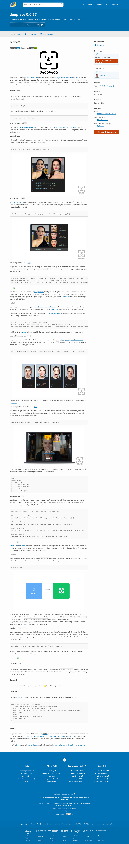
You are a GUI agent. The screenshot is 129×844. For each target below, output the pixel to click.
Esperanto (105, 824)
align (60, 127)
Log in (107, 4)
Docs (90, 4)
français (33, 824)
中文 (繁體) (86, 824)
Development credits (76, 781)
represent (66, 127)
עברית (99, 824)
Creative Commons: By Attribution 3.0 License (69, 745)
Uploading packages (26, 773)
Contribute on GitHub (76, 773)
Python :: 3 (100, 126)
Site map (64, 811)
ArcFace (62, 736)
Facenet (36, 736)
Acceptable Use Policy (101, 781)
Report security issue (102, 773)
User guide (26, 776)
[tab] (16, 34)
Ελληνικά (64, 824)
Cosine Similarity (54, 313)
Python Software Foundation (63, 805)
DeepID (56, 736)
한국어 (112, 824)
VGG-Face (30, 736)
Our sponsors (52, 781)
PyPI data (98, 54)
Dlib (69, 736)
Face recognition (15, 202)
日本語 (39, 824)
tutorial (14, 403)
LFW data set (65, 297)
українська (57, 824)
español (27, 824)
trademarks (83, 803)
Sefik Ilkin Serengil (106, 86)
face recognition (32, 78)
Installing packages (25, 771)
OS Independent (102, 120)
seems (24, 332)
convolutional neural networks (44, 307)
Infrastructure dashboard (51, 773)
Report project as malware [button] (107, 132)
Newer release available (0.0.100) (104, 61)
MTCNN (22, 546)
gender (62, 78)
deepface (20, 697)
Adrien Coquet (33, 745)
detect (56, 127)
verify (74, 127)
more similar (54, 309)
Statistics (52, 776)
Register (115, 4)
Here (23, 624)
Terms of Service (101, 771)
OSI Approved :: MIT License (106, 114)
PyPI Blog (51, 771)
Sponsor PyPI (77, 779)
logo (17, 745)
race (76, 78)
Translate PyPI (76, 776)
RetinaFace (13, 546)
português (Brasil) (47, 824)
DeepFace (50, 736)
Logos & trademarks (52, 779)
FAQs (26, 781)
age (58, 78)
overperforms (39, 292)
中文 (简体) (77, 824)
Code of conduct (101, 776)
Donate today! (64, 800)
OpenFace (43, 736)
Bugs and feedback (77, 771)
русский (93, 824)
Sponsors (98, 4)
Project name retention (26, 779)
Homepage (100, 45)
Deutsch (70, 824)
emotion (69, 78)
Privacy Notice (101, 779)
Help (83, 4)
